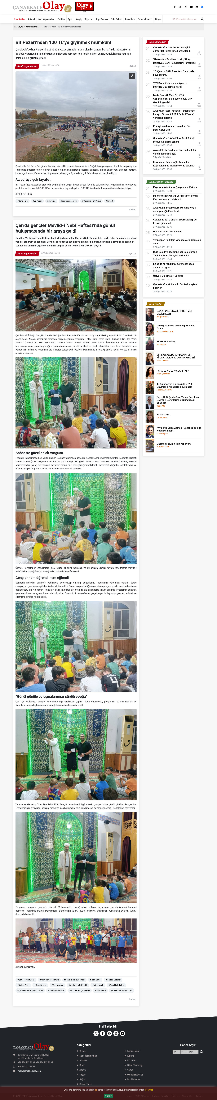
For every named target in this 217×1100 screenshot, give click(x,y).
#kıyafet (109, 201)
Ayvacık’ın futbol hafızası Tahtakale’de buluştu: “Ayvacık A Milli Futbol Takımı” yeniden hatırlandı (174, 114)
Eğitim (130, 1055)
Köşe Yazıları (102, 19)
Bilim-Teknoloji (134, 1065)
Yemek (130, 1070)
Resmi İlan (130, 19)
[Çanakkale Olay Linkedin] (122, 1033)
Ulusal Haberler (135, 1074)
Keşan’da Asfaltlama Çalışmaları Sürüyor (175, 187)
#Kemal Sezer (40, 985)
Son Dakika (19, 19)
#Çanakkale (22, 201)
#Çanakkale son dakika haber (30, 990)
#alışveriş (51, 201)
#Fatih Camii (95, 980)
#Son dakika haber (56, 990)
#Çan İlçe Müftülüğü (26, 980)
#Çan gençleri (57, 985)
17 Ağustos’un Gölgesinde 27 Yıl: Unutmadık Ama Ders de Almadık (174, 387)
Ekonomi (131, 1060)
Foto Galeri (116, 19)
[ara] (201, 1052)
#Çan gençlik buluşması (74, 980)
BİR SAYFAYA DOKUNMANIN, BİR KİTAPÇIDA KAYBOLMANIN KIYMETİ (176, 357)
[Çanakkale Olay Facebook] (102, 1033)
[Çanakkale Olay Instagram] (115, 1033)
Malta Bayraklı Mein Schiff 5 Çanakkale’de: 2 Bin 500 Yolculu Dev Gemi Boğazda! (172, 99)
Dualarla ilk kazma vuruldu (167, 231)
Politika (61, 19)
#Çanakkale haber (116, 985)
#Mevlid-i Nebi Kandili (78, 985)
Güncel (31, 19)
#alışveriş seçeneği (69, 201)
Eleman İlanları (145, 19)
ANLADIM (108, 1096)
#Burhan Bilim (23, 985)
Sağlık (82, 1079)
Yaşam (82, 1074)
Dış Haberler (133, 1079)
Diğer (87, 19)
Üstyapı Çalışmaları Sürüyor (168, 275)
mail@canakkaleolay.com (29, 1071)
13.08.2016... (163, 416)
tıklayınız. (149, 1090)
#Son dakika (100, 990)
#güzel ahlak (97, 985)
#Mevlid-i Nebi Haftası (49, 980)
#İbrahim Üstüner (113, 980)
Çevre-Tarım (85, 1084)
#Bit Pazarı (37, 201)
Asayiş (78, 19)
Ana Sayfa (18, 27)
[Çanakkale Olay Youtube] (108, 1033)
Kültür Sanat (133, 1051)
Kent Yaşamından (46, 19)
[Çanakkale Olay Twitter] (95, 1033)
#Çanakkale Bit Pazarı (91, 201)
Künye (158, 19)
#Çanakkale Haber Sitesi (121, 990)
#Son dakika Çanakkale (80, 990)
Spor (70, 19)
